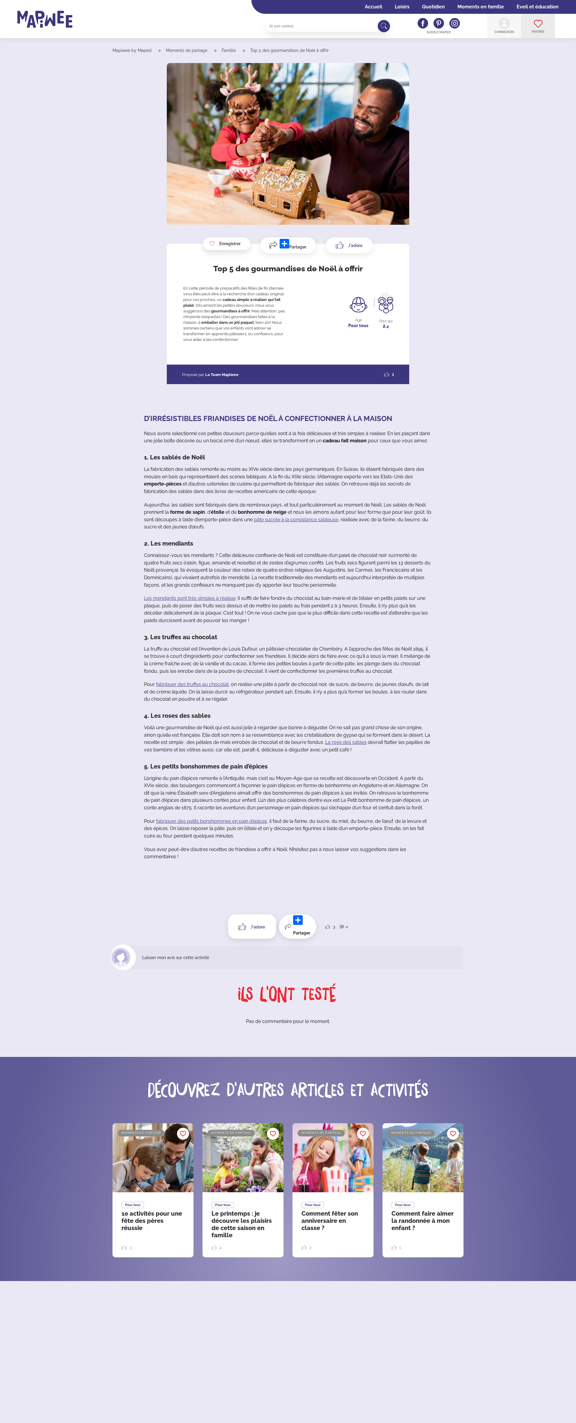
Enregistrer (230, 243)
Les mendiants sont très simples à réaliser (190, 598)
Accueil (373, 7)
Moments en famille (481, 7)
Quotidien (433, 7)
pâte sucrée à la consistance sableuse (296, 519)
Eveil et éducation (538, 7)
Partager (297, 247)
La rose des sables (346, 742)
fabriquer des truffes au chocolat (192, 684)
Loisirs (402, 7)
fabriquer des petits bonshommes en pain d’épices (211, 821)
